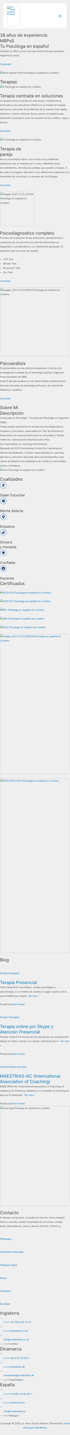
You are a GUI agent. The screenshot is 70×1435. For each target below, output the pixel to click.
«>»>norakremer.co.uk (16, 1330)
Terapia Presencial (18, 982)
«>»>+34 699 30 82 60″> (18, 1394)
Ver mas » (33, 996)
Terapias (14, 973)
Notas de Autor (18, 1067)
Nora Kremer (18, 1004)
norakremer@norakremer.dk (19, 1375)
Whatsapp (5, 1239)
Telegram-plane (8, 1265)
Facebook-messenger (12, 1252)
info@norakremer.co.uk (16, 1339)
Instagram (5, 1291)
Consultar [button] (5, 131)
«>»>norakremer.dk (14, 1366)
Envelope (5, 1304)
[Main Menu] (59, 15)
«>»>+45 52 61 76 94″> (17, 1358)
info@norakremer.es (14, 1411)
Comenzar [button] (5, 64)
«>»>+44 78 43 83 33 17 (17, 1322)
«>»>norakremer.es (14, 1402)
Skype (3, 1278)
